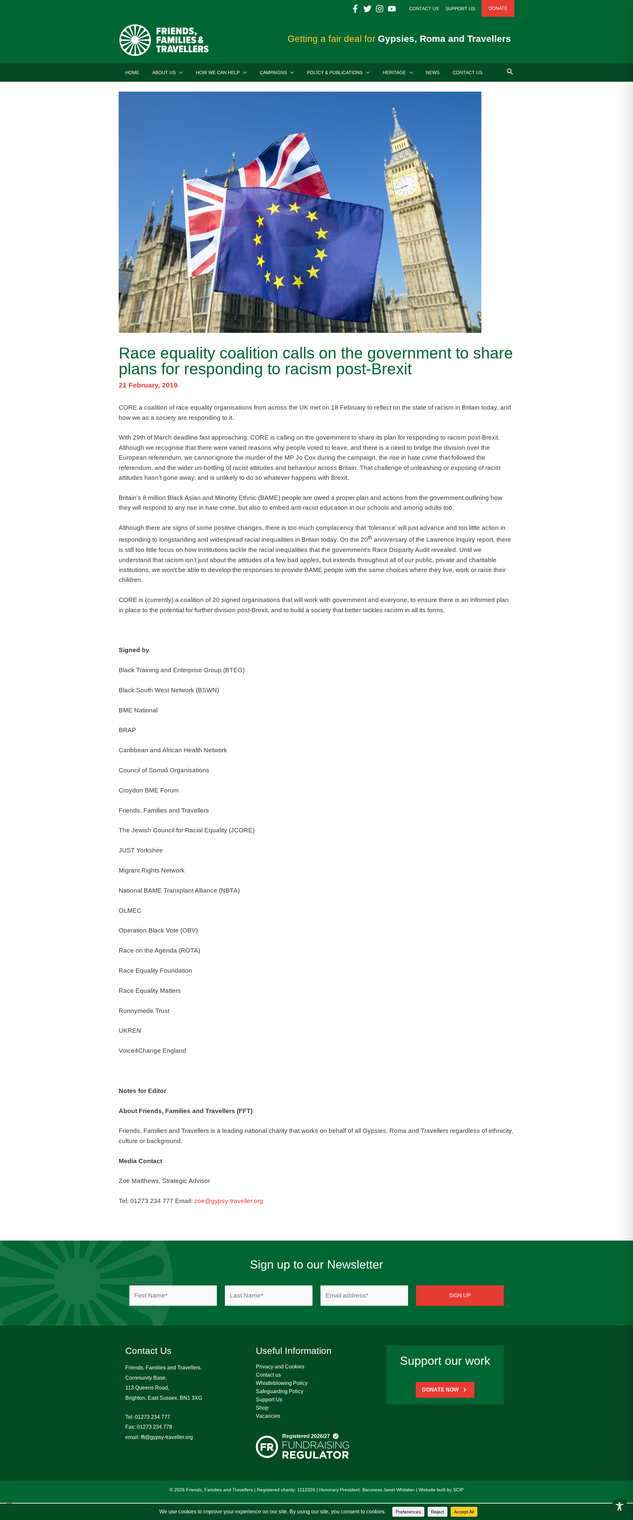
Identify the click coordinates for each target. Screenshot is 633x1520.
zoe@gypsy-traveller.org (228, 1200)
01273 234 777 (152, 1417)
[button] (179, 72)
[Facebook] (355, 9)
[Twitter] (367, 9)
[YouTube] (392, 9)
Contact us (268, 1375)
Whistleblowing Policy (282, 1383)
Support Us (269, 1399)
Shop (262, 1408)
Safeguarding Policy (279, 1391)
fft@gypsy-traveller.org (167, 1437)
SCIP (458, 1489)
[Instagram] (380, 9)
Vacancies (268, 1416)
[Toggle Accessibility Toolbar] (619, 1506)
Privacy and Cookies (280, 1366)
